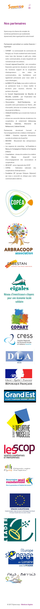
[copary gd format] (19, 330)
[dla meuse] (19, 363)
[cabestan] (18, 269)
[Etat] (18, 385)
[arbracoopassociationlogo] (18, 254)
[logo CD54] (18, 439)
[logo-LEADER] (20, 541)
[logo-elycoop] (17, 471)
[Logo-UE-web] (20, 514)
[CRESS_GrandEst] (18, 344)
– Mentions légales (26, 604)
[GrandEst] (20, 402)
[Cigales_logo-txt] (19, 303)
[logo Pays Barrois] (20, 584)
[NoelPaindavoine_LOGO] (19, 487)
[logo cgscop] (19, 460)
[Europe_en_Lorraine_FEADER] (20, 567)
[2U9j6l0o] (19, 218)
